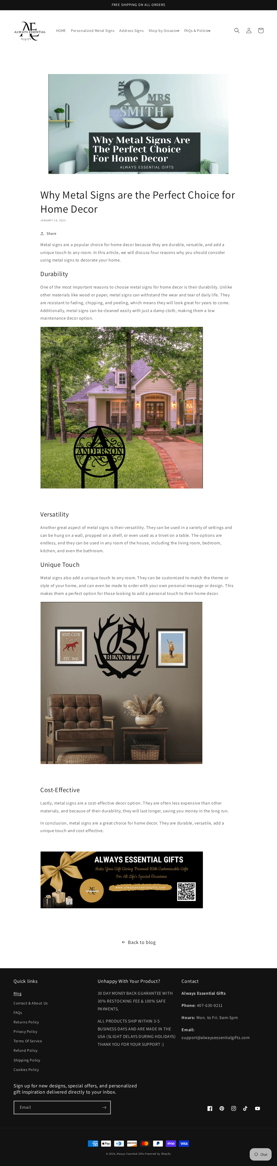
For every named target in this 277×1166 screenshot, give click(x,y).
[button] (164, 30)
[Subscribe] (104, 1107)
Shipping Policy (27, 1060)
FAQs (18, 1012)
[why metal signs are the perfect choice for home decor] (121, 488)
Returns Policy (26, 1022)
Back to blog (142, 942)
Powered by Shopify (158, 1153)
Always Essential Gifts (130, 1153)
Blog (17, 993)
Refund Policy (26, 1050)
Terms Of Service (28, 1040)
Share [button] (52, 233)
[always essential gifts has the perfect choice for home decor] (121, 764)
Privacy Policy (25, 1031)
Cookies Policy (26, 1069)
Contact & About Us (31, 1003)
